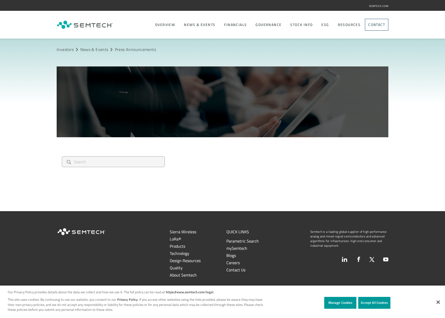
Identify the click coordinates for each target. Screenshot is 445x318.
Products (177, 246)
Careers (233, 263)
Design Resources (185, 260)
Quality (176, 268)
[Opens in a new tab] (344, 259)
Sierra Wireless (183, 232)
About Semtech (183, 275)
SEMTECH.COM (378, 6)
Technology (179, 253)
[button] (438, 302)
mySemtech (236, 248)
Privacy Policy (127, 299)
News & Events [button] (199, 24)
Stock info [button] (301, 24)
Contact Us (235, 270)
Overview (165, 24)
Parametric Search (242, 241)
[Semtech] (85, 24)
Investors (65, 49)
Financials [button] (235, 24)
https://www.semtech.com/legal (189, 292)
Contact (376, 24)
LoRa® (175, 239)
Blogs (231, 255)
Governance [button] (268, 24)
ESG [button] (325, 24)
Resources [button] (349, 24)
